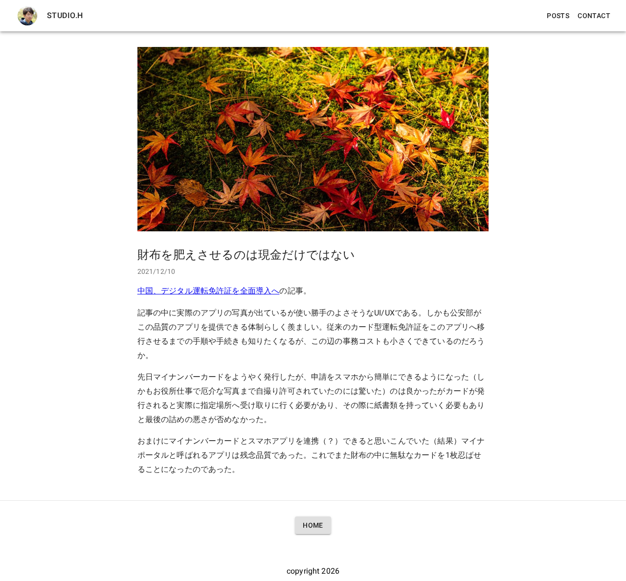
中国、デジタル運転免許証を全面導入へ (208, 290)
